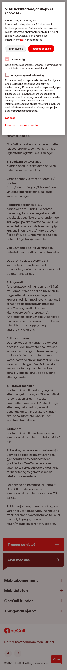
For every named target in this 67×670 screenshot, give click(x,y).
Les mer (10, 117)
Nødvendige (18, 59)
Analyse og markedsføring (27, 75)
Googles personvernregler (22, 124)
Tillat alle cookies (41, 48)
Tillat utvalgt (16, 48)
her (22, 39)
